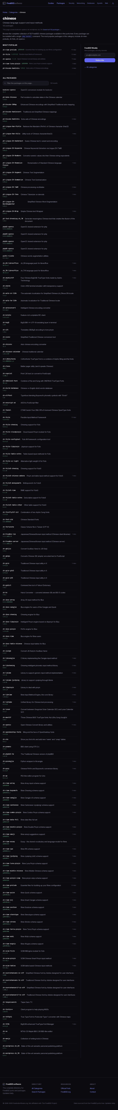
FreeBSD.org (66, 1092)
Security (71, 3)
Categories (13, 12)
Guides (51, 3)
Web (106, 3)
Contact (93, 1092)
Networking (81, 3)
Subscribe (100, 60)
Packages (61, 3)
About (92, 1088)
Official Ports (65, 1088)
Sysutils (99, 3)
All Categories (37, 1088)
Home (5, 12)
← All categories (90, 67)
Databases (91, 3)
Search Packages (38, 1092)
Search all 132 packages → (52, 29)
